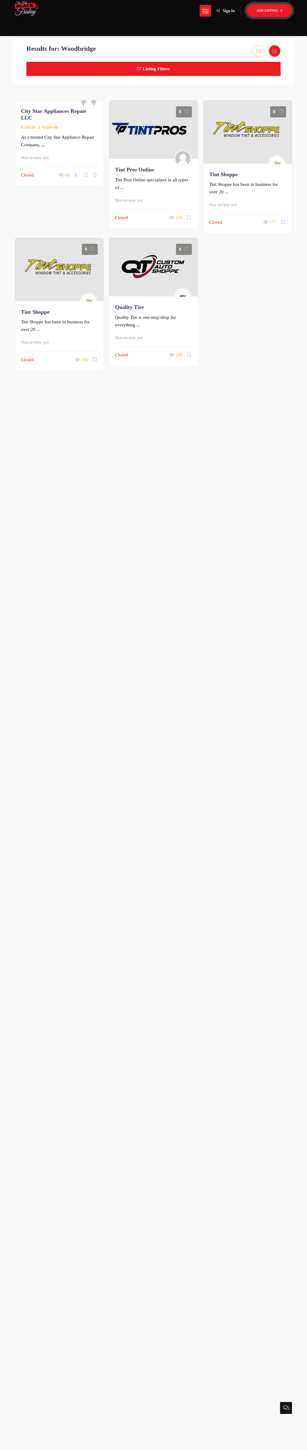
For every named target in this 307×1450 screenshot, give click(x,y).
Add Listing (267, 10)
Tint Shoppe (223, 174)
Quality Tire (129, 307)
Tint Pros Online (134, 170)
